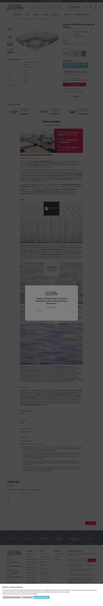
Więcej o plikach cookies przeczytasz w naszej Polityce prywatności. (20, 593)
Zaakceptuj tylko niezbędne (12, 597)
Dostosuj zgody (27, 597)
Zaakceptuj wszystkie (41, 597)
